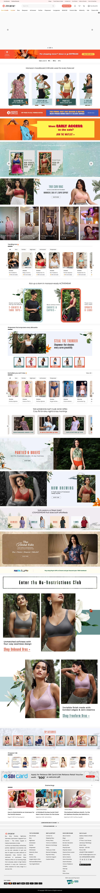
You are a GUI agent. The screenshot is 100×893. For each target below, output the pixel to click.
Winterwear (32, 850)
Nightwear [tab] (32, 249)
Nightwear (32, 840)
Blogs (50, 1)
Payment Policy (50, 854)
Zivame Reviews (67, 861)
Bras (30, 838)
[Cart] (84, 6)
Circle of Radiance (68, 864)
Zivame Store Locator (68, 852)
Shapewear (32, 847)
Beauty (31, 854)
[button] (53, 6)
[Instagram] (84, 859)
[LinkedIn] (80, 861)
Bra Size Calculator (68, 843)
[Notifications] (75, 6)
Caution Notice (50, 859)
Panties (31, 845)
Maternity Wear (33, 852)
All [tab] (10, 249)
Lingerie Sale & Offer (34, 859)
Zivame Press (66, 854)
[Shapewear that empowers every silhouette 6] (79, 362)
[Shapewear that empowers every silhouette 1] (19, 362)
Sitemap (65, 868)
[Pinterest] (86, 859)
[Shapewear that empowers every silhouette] (50, 343)
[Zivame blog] (89, 859)
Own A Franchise (67, 859)
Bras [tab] (16, 249)
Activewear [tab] (43, 249)
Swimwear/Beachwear (35, 861)
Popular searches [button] (49, 826)
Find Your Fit (66, 840)
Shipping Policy (50, 838)
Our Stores (74, 1)
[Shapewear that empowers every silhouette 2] (31, 362)
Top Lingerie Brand (34, 864)
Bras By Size (66, 845)
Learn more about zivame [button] (49, 822)
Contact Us (67, 1)
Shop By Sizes (66, 847)
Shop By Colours (67, 850)
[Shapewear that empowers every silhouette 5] (67, 362)
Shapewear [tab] (53, 249)
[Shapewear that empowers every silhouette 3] (43, 362)
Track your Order (50, 850)
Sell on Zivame (82, 1)
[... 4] (80, 522)
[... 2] (38, 522)
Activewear (32, 843)
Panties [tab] (24, 249)
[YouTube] (91, 859)
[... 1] (17, 522)
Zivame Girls (32, 857)
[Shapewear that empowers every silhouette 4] (55, 362)
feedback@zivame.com (89, 854)
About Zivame (66, 836)
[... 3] (59, 522)
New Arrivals (32, 836)
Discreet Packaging (51, 852)
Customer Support (51, 857)
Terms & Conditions (51, 843)
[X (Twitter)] (82, 859)
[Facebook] (80, 859)
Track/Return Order (58, 1)
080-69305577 (89, 852)
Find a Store (66, 873)
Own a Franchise (92, 1)
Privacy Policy (49, 840)
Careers (65, 866)
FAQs (64, 871)
